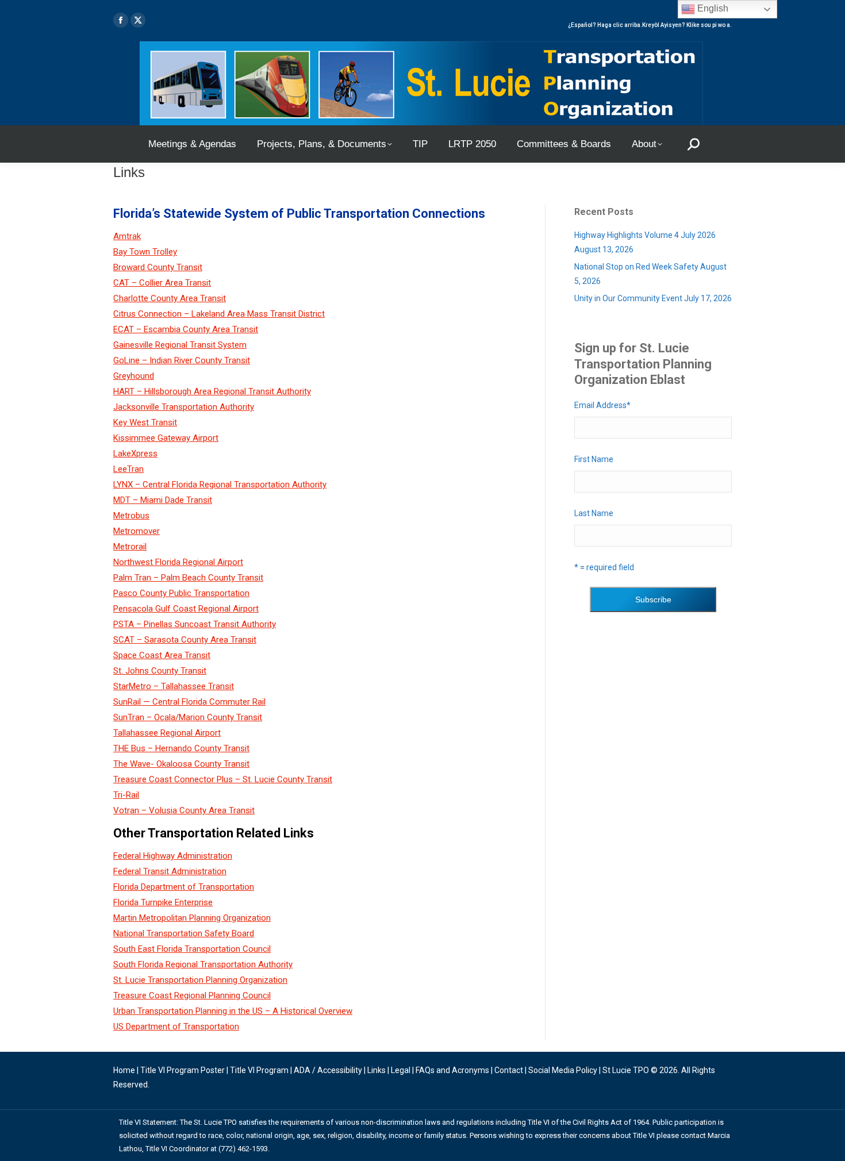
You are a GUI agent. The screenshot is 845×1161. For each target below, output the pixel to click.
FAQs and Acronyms (452, 1070)
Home (124, 1070)
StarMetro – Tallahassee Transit (173, 686)
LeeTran (128, 469)
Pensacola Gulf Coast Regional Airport (186, 608)
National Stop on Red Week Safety (636, 266)
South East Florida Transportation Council (192, 949)
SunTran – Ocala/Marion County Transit (187, 717)
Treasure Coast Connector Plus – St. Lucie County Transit (222, 779)
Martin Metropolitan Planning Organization (192, 918)
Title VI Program (259, 1070)
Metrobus (131, 515)
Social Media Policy (562, 1070)
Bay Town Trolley (145, 252)
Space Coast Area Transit (161, 655)
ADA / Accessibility (328, 1070)
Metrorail (130, 546)
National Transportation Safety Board (183, 933)
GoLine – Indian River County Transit (181, 360)
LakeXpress (135, 453)
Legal (400, 1070)
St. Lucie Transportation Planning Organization (200, 980)
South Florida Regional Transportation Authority (203, 964)
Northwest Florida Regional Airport (178, 562)
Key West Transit (145, 422)
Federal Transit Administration (169, 871)
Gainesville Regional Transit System (180, 345)
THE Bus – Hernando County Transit (181, 748)
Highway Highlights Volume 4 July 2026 (645, 235)
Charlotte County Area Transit (169, 298)
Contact (508, 1070)
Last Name (593, 513)
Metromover (136, 531)
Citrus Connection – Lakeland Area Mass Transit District (219, 314)
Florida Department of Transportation (183, 887)
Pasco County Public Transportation (181, 593)
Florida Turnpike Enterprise (163, 902)
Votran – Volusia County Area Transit (184, 810)
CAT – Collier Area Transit (162, 283)
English (711, 8)
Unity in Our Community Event (628, 298)
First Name (593, 459)
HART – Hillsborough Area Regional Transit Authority (212, 391)
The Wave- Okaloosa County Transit (181, 764)
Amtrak (127, 236)
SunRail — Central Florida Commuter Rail (189, 702)
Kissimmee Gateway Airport (165, 438)
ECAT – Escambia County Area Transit (185, 329)
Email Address (602, 405)
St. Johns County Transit (159, 671)
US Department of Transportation (176, 1026)
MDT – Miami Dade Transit (162, 500)
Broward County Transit (157, 267)
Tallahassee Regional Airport (167, 733)
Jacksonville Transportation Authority (183, 407)
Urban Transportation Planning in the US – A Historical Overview (232, 1011)
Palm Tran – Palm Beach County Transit (188, 577)
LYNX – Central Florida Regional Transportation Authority (220, 484)
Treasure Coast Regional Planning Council (192, 995)
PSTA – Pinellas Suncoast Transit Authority (194, 624)
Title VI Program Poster (182, 1070)
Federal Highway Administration (172, 856)
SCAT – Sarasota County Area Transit (184, 640)
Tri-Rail (126, 795)
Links (376, 1070)
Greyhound (133, 376)
